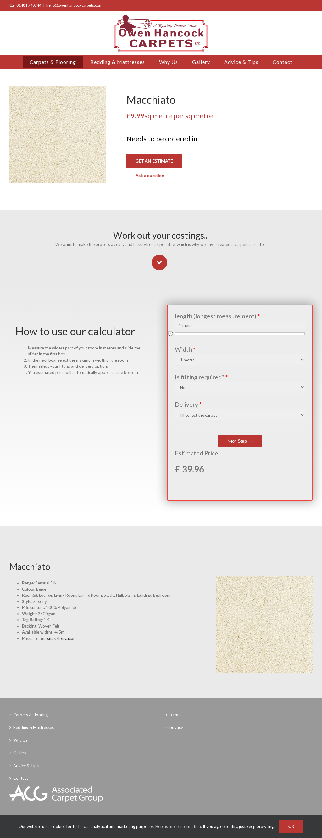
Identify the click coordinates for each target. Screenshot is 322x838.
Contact (20, 778)
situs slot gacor (61, 638)
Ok (291, 826)
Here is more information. (178, 826)
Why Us (20, 740)
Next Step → (240, 441)
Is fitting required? (201, 377)
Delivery (188, 404)
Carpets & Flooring (30, 714)
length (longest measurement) (217, 316)
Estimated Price (196, 453)
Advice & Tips (26, 765)
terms (174, 714)
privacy (176, 727)
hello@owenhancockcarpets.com (74, 5)
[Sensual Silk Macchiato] (264, 577)
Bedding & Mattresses (33, 727)
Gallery (19, 752)
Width (185, 349)
